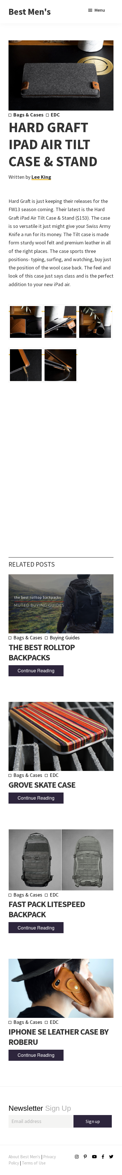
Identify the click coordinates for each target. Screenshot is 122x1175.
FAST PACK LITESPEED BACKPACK (47, 909)
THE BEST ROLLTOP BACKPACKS (42, 652)
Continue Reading (36, 670)
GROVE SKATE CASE (42, 784)
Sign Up (40, 1108)
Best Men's (30, 11)
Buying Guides (65, 637)
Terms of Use (34, 1163)
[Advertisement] (61, 462)
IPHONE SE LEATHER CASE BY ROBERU (58, 1036)
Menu (99, 10)
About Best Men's (24, 1156)
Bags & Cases (28, 114)
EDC (55, 114)
